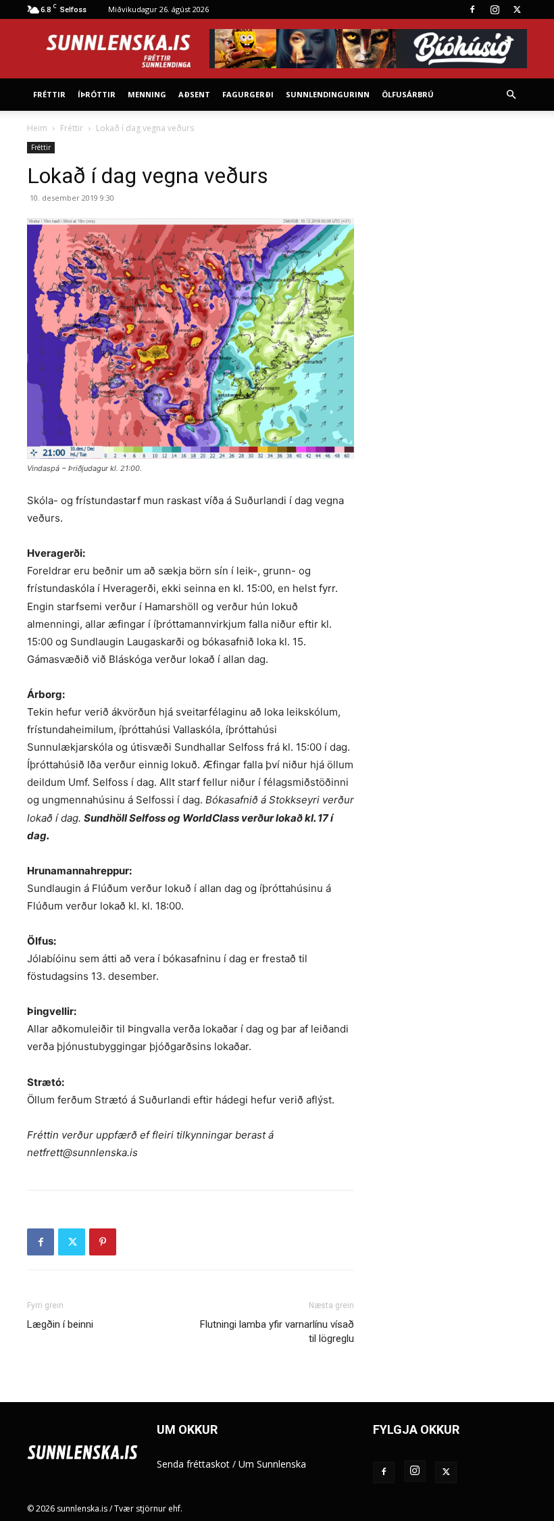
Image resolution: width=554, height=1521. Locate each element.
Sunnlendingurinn (328, 94)
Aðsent (194, 94)
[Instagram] (494, 9)
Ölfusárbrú (408, 94)
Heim (37, 128)
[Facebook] (472, 9)
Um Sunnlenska (272, 1463)
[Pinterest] (102, 1241)
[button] (511, 95)
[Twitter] (517, 9)
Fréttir (49, 94)
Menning (147, 94)
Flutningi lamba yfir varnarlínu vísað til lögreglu (277, 1331)
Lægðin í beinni (60, 1324)
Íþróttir (97, 94)
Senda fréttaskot (193, 1463)
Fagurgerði (248, 94)
